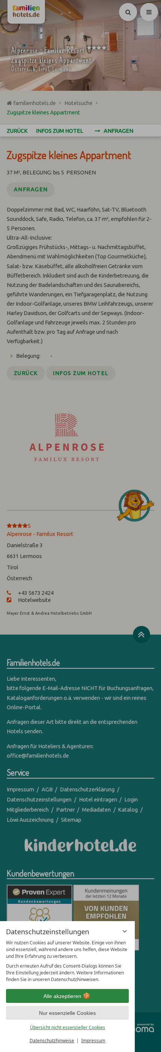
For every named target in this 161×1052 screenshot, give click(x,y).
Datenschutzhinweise (52, 1040)
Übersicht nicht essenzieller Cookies (67, 1027)
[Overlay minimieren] (125, 931)
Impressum (93, 1040)
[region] (67, 961)
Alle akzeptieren (62, 996)
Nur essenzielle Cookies (67, 1013)
